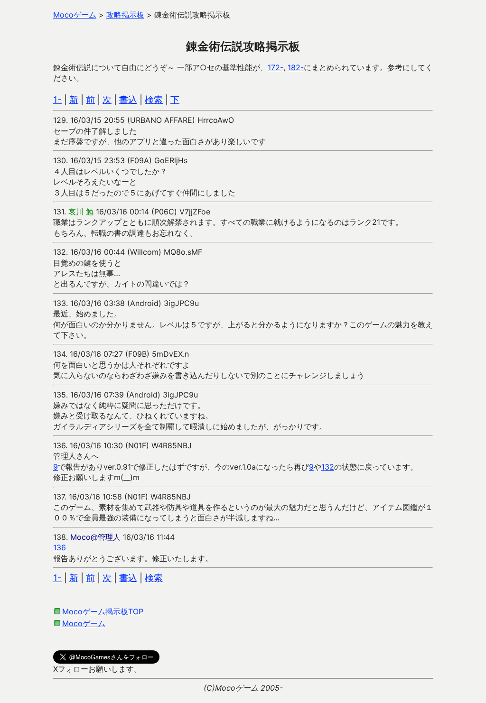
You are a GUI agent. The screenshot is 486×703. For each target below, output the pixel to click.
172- (275, 67)
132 (327, 467)
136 (59, 547)
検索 (154, 99)
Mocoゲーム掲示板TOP (102, 611)
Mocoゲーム (83, 623)
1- (57, 99)
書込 (128, 99)
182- (296, 67)
